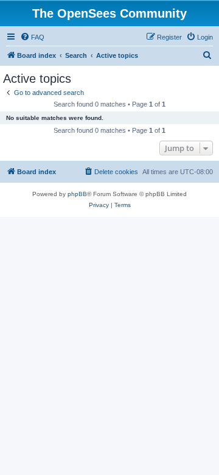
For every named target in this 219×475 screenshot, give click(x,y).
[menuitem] (32, 37)
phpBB (77, 194)
